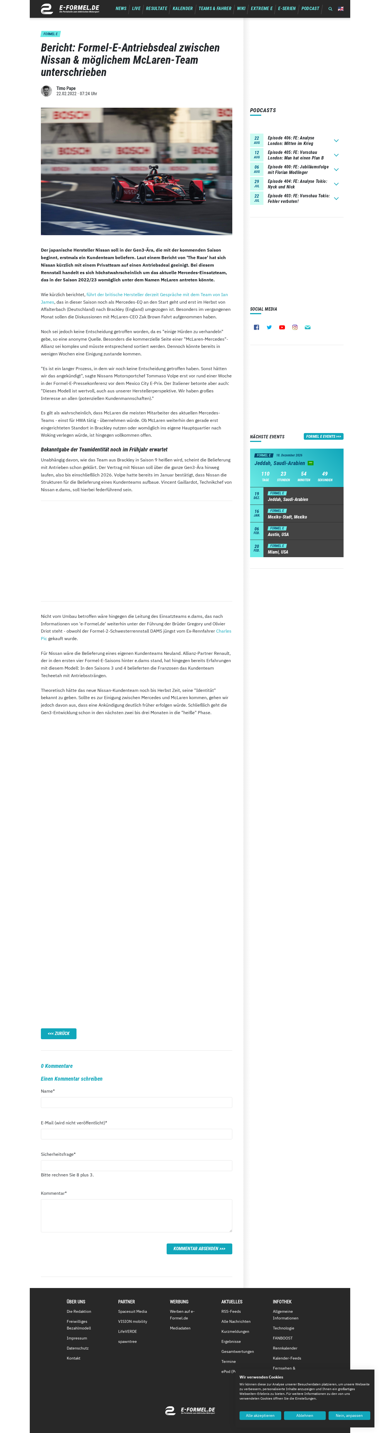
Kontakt (73, 1358)
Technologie (283, 1328)
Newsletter (307, 327)
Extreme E (262, 8)
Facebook (256, 327)
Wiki (241, 8)
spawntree (127, 1341)
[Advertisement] (136, 551)
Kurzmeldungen (235, 1331)
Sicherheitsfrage (58, 1154)
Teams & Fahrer (215, 8)
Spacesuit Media (132, 1311)
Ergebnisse (231, 1341)
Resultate (156, 8)
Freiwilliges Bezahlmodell (79, 1325)
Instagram (294, 327)
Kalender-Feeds (287, 1358)
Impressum (77, 1338)
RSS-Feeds (231, 1311)
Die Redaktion (79, 1311)
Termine (228, 1361)
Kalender (183, 8)
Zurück (62, 1033)
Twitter (269, 327)
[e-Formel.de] (70, 9)
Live (136, 8)
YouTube (282, 327)
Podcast (310, 8)
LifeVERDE (127, 1331)
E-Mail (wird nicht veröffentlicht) (74, 1122)
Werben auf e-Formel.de (182, 1315)
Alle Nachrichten (236, 1321)
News (121, 8)
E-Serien (287, 8)
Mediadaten (180, 1328)
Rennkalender (285, 1348)
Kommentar (54, 1193)
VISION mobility (132, 1321)
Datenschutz (78, 1348)
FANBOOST (283, 1338)
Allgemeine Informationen (285, 1315)
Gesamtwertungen (237, 1351)
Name (51, 1091)
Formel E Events (320, 436)
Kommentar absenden (196, 1248)
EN (341, 9)
